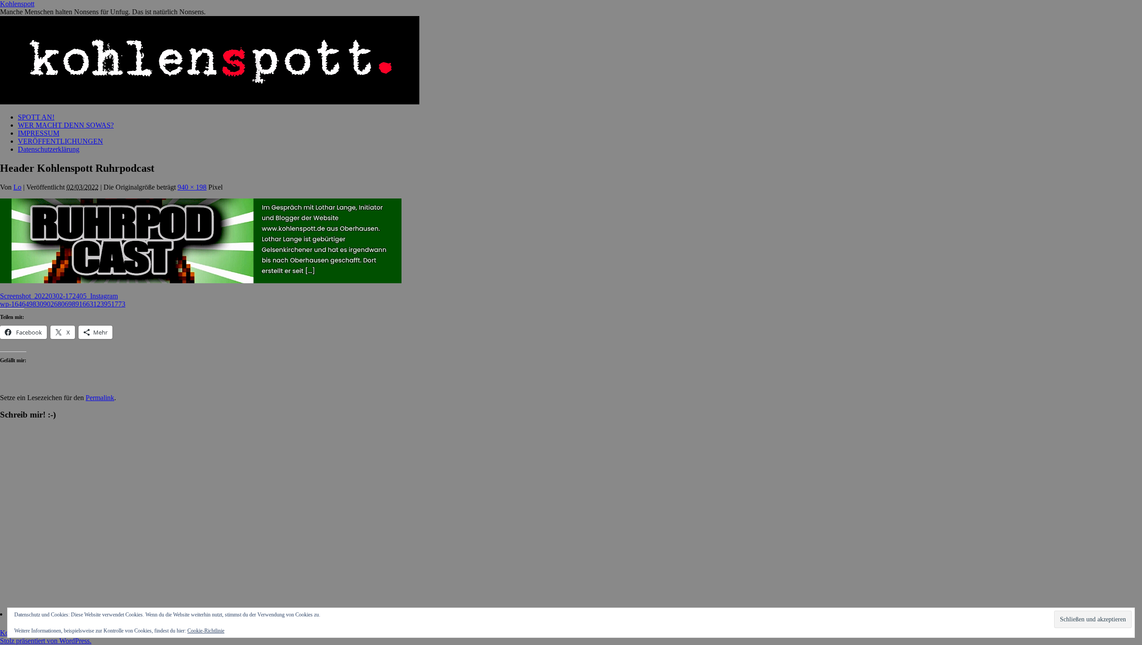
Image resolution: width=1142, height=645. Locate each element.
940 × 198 (192, 187)
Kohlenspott (17, 4)
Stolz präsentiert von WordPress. (45, 641)
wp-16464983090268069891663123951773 (62, 304)
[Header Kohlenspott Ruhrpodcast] (200, 281)
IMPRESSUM (38, 133)
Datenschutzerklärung (48, 149)
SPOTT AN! (36, 117)
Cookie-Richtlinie (205, 631)
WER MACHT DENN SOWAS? (66, 125)
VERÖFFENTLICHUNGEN (60, 141)
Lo (17, 187)
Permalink (100, 397)
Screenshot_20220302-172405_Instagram (59, 296)
